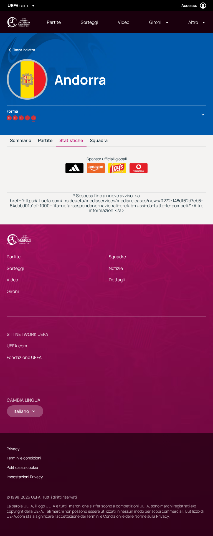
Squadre (117, 257)
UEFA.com (17, 346)
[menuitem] (56, 22)
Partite (45, 140)
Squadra (99, 140)
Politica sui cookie (22, 467)
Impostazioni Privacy (25, 476)
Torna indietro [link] (24, 49)
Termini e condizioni (24, 458)
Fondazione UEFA (24, 357)
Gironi (13, 291)
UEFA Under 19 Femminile (18, 22)
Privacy (13, 448)
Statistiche (71, 140)
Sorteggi (15, 268)
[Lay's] (117, 168)
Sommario (20, 140)
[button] (159, 22)
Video (12, 280)
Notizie (116, 268)
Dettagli (117, 280)
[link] (53, 22)
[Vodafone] (139, 168)
